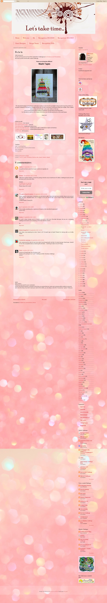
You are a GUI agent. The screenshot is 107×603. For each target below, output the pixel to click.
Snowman (81, 352)
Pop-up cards (82, 392)
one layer (81, 347)
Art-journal (81, 400)
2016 (81, 277)
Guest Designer (20, 43)
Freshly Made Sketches (85, 485)
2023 (81, 210)
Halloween (81, 364)
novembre (83, 218)
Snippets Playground (85, 497)
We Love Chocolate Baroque (22, 127)
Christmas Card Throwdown (84, 467)
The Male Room (84, 517)
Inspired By (83, 446)
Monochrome (82, 376)
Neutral (80, 394)
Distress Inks (35, 157)
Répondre (21, 171)
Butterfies (81, 368)
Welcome (26, 38)
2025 (81, 206)
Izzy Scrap (82, 406)
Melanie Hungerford (24, 230)
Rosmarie (91, 53)
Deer (80, 350)
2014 (81, 281)
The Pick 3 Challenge (85, 513)
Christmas (29, 157)
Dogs (80, 374)
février (83, 264)
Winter (80, 314)
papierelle (82, 409)
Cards (24, 157)
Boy (79, 398)
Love (80, 384)
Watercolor (81, 322)
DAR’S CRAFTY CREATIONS (25, 184)
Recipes (80, 390)
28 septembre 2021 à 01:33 (35, 230)
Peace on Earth (84, 244)
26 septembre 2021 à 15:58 (30, 175)
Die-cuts (81, 308)
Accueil (44, 299)
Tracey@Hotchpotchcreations (26, 194)
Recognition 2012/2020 (46, 38)
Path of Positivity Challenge (84, 540)
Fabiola (21, 167)
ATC (80, 331)
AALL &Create (82, 348)
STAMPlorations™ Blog (85, 531)
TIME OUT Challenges (85, 476)
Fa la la (82, 230)
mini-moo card (82, 396)
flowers (80, 320)
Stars (80, 366)
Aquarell (81, 386)
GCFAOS (82, 535)
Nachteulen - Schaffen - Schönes (85, 549)
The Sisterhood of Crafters (21, 124)
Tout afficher (91, 479)
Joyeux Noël (84, 235)
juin (82, 255)
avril (82, 259)
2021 (81, 214)
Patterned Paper (82, 329)
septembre (84, 223)
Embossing (81, 304)
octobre (83, 221)
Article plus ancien (69, 299)
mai (82, 257)
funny (80, 306)
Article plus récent (19, 299)
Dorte (20, 250)
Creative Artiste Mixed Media (22, 129)
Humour (80, 372)
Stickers (44, 157)
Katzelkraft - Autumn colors (86, 233)
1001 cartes (83, 420)
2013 (81, 283)
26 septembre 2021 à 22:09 (40, 194)
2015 (81, 279)
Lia (19, 207)
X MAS (81, 457)
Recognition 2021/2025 (66, 38)
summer (81, 362)
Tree (80, 337)
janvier (83, 266)
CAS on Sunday (84, 509)
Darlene (21, 175)
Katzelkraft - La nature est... (86, 227)
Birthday (81, 318)
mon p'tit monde (84, 412)
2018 (81, 273)
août (82, 251)
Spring (80, 354)
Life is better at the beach (87, 237)
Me (34, 38)
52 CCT (21, 157)
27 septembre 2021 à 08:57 (27, 207)
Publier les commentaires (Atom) (28, 302)
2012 (81, 286)
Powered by (82, 197)
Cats (80, 343)
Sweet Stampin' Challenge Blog (86, 462)
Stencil (40, 157)
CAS (80, 296)
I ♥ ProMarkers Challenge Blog (86, 521)
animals (80, 298)
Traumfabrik (81, 310)
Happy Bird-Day (85, 224)
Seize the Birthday (84, 489)
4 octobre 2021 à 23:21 (27, 250)
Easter (80, 333)
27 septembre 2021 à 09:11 (29, 217)
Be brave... (83, 240)
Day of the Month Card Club (85, 324)
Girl (79, 370)
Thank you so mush (85, 246)
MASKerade (83, 425)
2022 (81, 212)
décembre (83, 216)
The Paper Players (84, 433)
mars (82, 262)
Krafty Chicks (18, 131)
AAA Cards (83, 493)
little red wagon (84, 436)
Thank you (83, 242)
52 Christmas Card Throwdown (53, 57)
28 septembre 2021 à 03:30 (37, 240)
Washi (48, 157)
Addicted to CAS (84, 501)
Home (17, 38)
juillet (82, 253)
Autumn (80, 382)
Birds (80, 341)
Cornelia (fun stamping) (24, 240)
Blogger (66, 591)
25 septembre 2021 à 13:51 (29, 167)
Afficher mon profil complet (85, 64)
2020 (81, 269)
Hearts (80, 358)
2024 (81, 208)
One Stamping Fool (85, 417)
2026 (81, 204)
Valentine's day (82, 388)
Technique (81, 380)
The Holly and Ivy (19, 126)
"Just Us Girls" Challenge (86, 472)
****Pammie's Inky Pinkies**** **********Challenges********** (86, 452)
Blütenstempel (83, 415)
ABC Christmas (18, 123)
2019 (81, 271)
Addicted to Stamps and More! (86, 441)
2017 (81, 275)
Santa (80, 360)
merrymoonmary (54, 591)
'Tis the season (84, 248)
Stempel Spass (84, 423)
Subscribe (86, 192)
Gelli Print (81, 335)
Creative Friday (83, 505)
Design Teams (34, 43)
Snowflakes (81, 345)
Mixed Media (82, 339)
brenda (21, 217)
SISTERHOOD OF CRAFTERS (25, 183)
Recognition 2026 (48, 43)
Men (80, 356)
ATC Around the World (85, 544)
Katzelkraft (81, 302)
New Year (81, 378)
